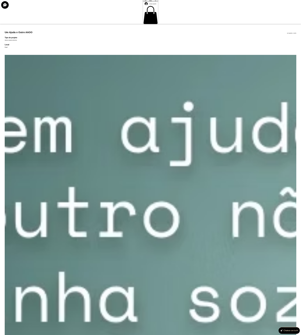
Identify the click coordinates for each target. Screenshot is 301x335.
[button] (150, 15)
